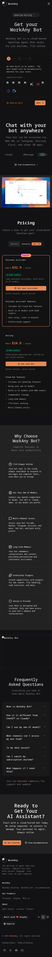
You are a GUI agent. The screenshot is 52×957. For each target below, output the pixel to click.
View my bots (16, 103)
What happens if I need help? (20, 770)
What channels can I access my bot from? (22, 737)
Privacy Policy (8, 943)
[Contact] (22, 950)
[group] (43, 917)
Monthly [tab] (15, 244)
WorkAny (13, 936)
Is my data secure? (18, 747)
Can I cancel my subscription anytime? (19, 758)
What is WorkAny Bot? (19, 706)
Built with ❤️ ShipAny (15, 917)
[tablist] (26, 244)
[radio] (39, 917)
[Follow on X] (10, 950)
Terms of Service (25, 943)
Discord (22, 781)
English (11, 923)
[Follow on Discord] (16, 950)
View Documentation (26, 165)
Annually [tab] (31, 244)
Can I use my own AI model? (23, 727)
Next (38, 103)
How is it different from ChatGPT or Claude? (22, 717)
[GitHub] (4, 950)
